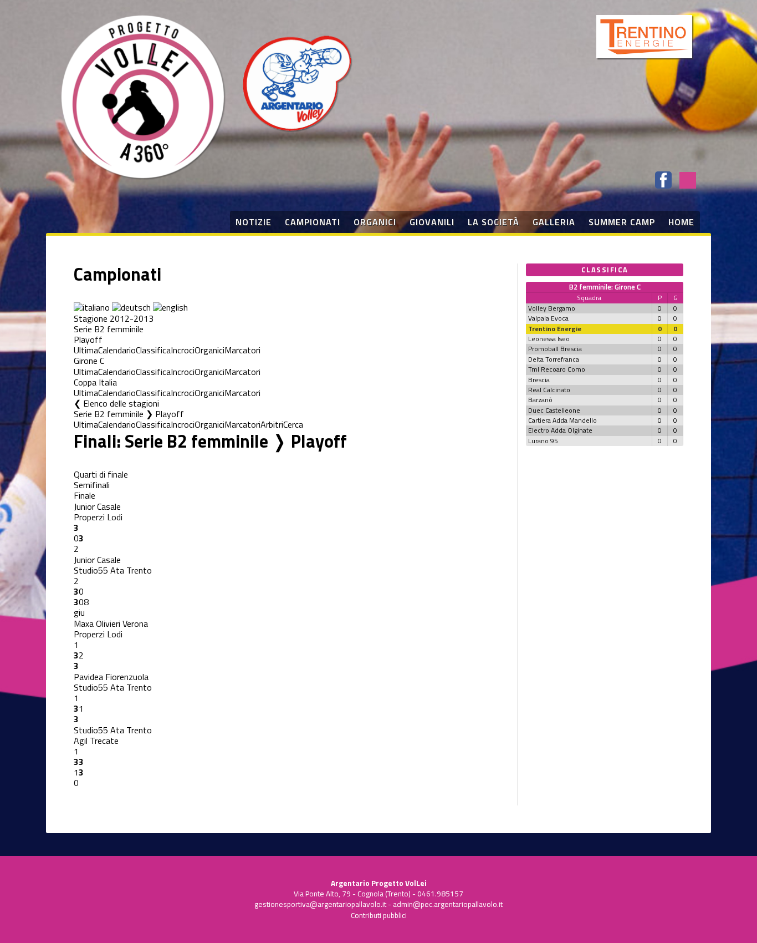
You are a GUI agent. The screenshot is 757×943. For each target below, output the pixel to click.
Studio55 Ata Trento (113, 570)
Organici (209, 350)
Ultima (86, 350)
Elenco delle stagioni (121, 403)
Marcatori (242, 350)
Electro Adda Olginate (560, 430)
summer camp (622, 222)
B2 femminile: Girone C (605, 286)
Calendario (117, 350)
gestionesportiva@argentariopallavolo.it (320, 904)
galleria (554, 222)
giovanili (432, 222)
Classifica (153, 350)
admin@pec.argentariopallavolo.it (448, 904)
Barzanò (540, 399)
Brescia (539, 379)
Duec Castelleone (554, 410)
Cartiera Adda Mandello (562, 420)
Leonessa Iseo (549, 338)
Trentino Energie (554, 328)
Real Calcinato (549, 389)
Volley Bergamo (551, 308)
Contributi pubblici (379, 915)
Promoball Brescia (555, 348)
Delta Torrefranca (553, 359)
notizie (254, 222)
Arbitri (271, 424)
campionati (312, 222)
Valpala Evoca (548, 318)
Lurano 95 (543, 440)
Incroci (183, 350)
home (681, 222)
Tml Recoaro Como (556, 369)
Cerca (293, 424)
